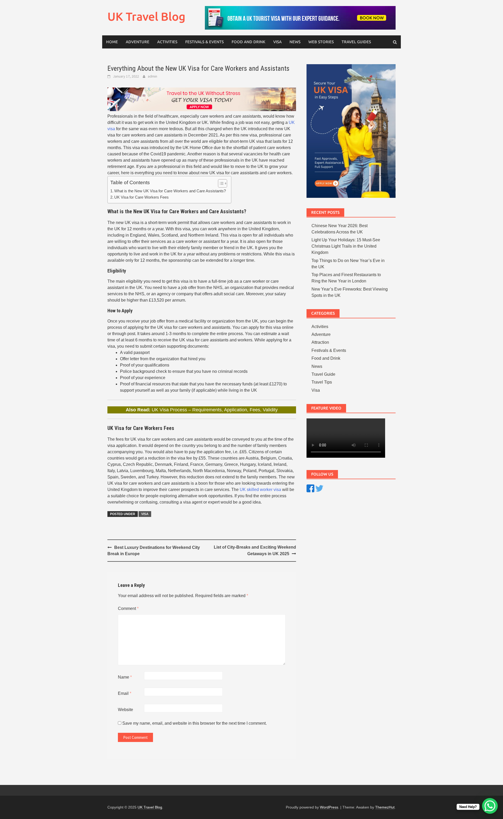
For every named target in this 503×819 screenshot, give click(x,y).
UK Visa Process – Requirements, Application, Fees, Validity (215, 409)
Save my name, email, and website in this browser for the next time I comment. (194, 723)
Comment (128, 608)
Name (125, 677)
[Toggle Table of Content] (220, 183)
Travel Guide (323, 374)
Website (125, 709)
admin (152, 76)
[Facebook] (310, 488)
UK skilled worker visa (260, 489)
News (294, 42)
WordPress (329, 807)
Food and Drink (248, 42)
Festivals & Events (204, 42)
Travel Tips (321, 382)
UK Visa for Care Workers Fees (141, 197)
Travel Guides (356, 42)
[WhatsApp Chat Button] (490, 806)
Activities (167, 42)
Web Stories (321, 42)
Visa (277, 42)
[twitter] (319, 488)
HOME (112, 42)
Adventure (137, 42)
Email (124, 693)
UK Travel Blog (146, 16)
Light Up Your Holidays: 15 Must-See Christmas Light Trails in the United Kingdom (345, 246)
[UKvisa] (201, 99)
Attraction (320, 342)
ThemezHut (385, 807)
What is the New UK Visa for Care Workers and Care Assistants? (170, 191)
